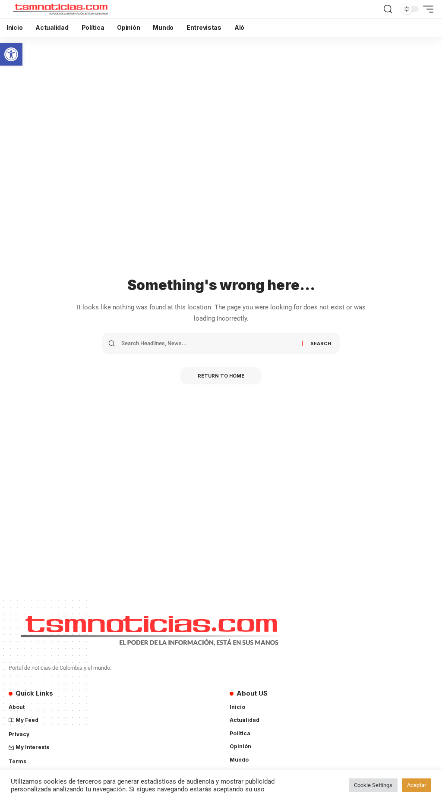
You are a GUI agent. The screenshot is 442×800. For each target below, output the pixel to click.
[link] (11, 54)
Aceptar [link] (416, 785)
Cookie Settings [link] (373, 785)
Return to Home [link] (221, 376)
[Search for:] (208, 343)
